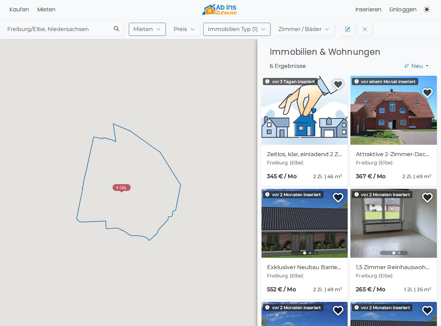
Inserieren (368, 9)
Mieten (47, 9)
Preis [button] (180, 29)
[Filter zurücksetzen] (365, 29)
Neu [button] (417, 66)
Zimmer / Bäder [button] (299, 29)
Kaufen (19, 9)
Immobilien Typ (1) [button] (233, 29)
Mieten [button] (143, 29)
